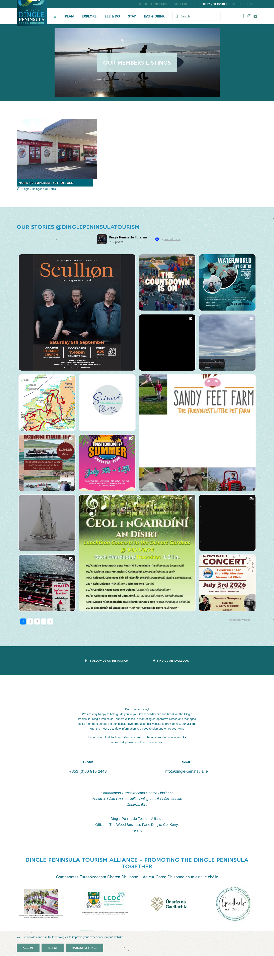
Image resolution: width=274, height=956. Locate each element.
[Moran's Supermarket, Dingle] (57, 149)
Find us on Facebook (173, 660)
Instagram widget (239, 619)
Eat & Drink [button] (154, 16)
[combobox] (197, 16)
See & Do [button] (112, 16)
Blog (143, 4)
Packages (182, 4)
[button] (41, 904)
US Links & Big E (244, 4)
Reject (53, 948)
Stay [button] (132, 16)
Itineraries (160, 4)
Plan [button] (69, 16)
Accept (28, 948)
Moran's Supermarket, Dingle (46, 183)
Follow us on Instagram (109, 660)
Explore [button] (89, 16)
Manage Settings (84, 948)
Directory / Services (211, 4)
